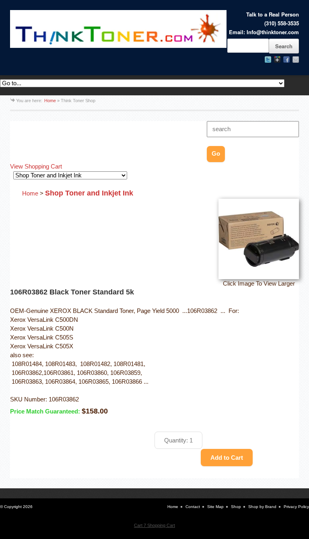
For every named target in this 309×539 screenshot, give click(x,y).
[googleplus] (277, 59)
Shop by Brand (262, 506)
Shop (236, 506)
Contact (192, 506)
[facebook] (286, 59)
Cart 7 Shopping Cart (154, 525)
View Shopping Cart (36, 166)
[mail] (296, 59)
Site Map (215, 506)
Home (50, 100)
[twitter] (268, 59)
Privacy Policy (296, 506)
